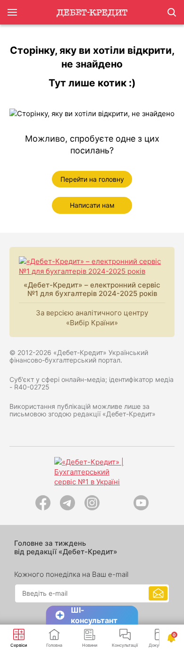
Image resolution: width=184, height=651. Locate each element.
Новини (89, 645)
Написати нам (92, 205)
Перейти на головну (92, 179)
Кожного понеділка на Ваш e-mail (71, 574)
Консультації (125, 645)
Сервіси (18, 645)
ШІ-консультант (94, 615)
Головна (54, 645)
